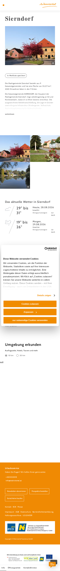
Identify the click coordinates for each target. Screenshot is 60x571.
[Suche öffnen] (12, 5)
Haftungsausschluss (13, 515)
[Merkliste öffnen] (10, 5)
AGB (17, 512)
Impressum (9, 512)
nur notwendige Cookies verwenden (30, 320)
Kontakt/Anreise (30, 568)
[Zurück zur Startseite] (48, 5)
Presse (20, 507)
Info (3, 568)
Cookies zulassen (30, 304)
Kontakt (8, 507)
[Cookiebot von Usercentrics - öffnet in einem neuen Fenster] (44, 249)
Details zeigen (44, 295)
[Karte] (8, 5)
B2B (14, 507)
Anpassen (28, 312)
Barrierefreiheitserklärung (43, 512)
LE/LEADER (27, 515)
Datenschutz (26, 512)
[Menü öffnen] (3, 5)
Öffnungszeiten (14, 568)
